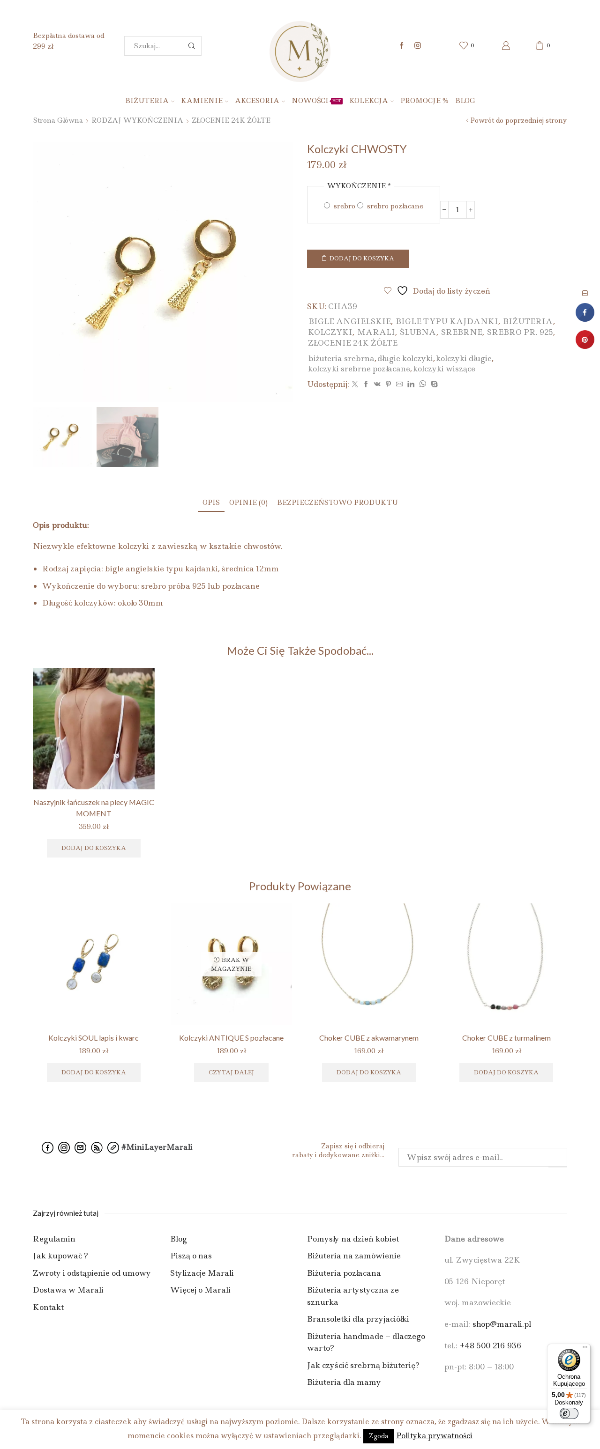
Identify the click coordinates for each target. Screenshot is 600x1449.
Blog (465, 100)
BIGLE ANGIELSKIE (349, 321)
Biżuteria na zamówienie (354, 1255)
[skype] (433, 384)
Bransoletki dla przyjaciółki (358, 1319)
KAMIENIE (202, 100)
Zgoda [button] (379, 1436)
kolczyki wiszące (444, 368)
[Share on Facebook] (585, 319)
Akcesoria (257, 100)
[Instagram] (417, 46)
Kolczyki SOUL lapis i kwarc (93, 1037)
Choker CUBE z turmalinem (506, 1037)
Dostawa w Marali (68, 1290)
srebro (343, 206)
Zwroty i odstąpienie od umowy (92, 1273)
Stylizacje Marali (202, 1273)
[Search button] (191, 46)
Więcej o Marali (200, 1290)
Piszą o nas (191, 1255)
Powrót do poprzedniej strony (518, 120)
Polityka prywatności (434, 1436)
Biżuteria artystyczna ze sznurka (353, 1296)
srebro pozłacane (394, 206)
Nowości (316, 100)
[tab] (211, 503)
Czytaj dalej (231, 1072)
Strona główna (58, 120)
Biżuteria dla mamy (344, 1382)
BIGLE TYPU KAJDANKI (447, 321)
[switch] (569, 1413)
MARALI (376, 332)
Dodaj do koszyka (362, 258)
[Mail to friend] (399, 384)
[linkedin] (411, 384)
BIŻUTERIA (147, 100)
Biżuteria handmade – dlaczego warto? (366, 1342)
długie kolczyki (405, 358)
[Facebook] (401, 46)
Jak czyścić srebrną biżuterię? (363, 1365)
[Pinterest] (388, 384)
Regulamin (54, 1239)
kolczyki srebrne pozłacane (359, 368)
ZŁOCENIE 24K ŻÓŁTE (231, 120)
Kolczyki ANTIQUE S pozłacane (231, 1037)
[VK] (377, 384)
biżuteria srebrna (341, 358)
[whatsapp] (422, 384)
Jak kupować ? (60, 1255)
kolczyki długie (464, 358)
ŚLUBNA (418, 332)
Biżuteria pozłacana (344, 1273)
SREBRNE (461, 332)
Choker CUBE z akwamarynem (369, 1037)
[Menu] (585, 1349)
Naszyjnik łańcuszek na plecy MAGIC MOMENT (93, 808)
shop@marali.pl (501, 1324)
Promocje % (424, 100)
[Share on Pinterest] (585, 346)
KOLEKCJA (368, 100)
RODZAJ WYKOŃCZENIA (137, 120)
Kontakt (48, 1307)
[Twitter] (354, 384)
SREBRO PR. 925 (520, 332)
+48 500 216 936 (490, 1345)
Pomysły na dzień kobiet (353, 1239)
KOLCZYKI (330, 332)
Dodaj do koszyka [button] (93, 1072)
